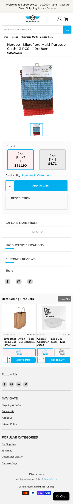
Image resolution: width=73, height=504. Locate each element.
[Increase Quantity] (9, 358)
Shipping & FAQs (11, 405)
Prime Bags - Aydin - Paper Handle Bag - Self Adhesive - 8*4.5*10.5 (19, 342)
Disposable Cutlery (12, 457)
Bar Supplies (9, 444)
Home (5, 37)
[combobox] (32, 30)
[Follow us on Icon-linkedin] (18, 384)
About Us (7, 418)
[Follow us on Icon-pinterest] (25, 384)
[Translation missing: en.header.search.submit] (67, 30)
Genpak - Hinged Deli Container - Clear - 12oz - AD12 (52, 342)
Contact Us (8, 411)
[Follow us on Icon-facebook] (4, 384)
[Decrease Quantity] (9, 361)
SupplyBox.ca (50, 479)
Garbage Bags (9, 463)
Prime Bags (9, 334)
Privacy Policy (9, 424)
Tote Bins (7, 450)
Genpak (41, 334)
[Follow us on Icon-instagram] (11, 384)
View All (65, 298)
